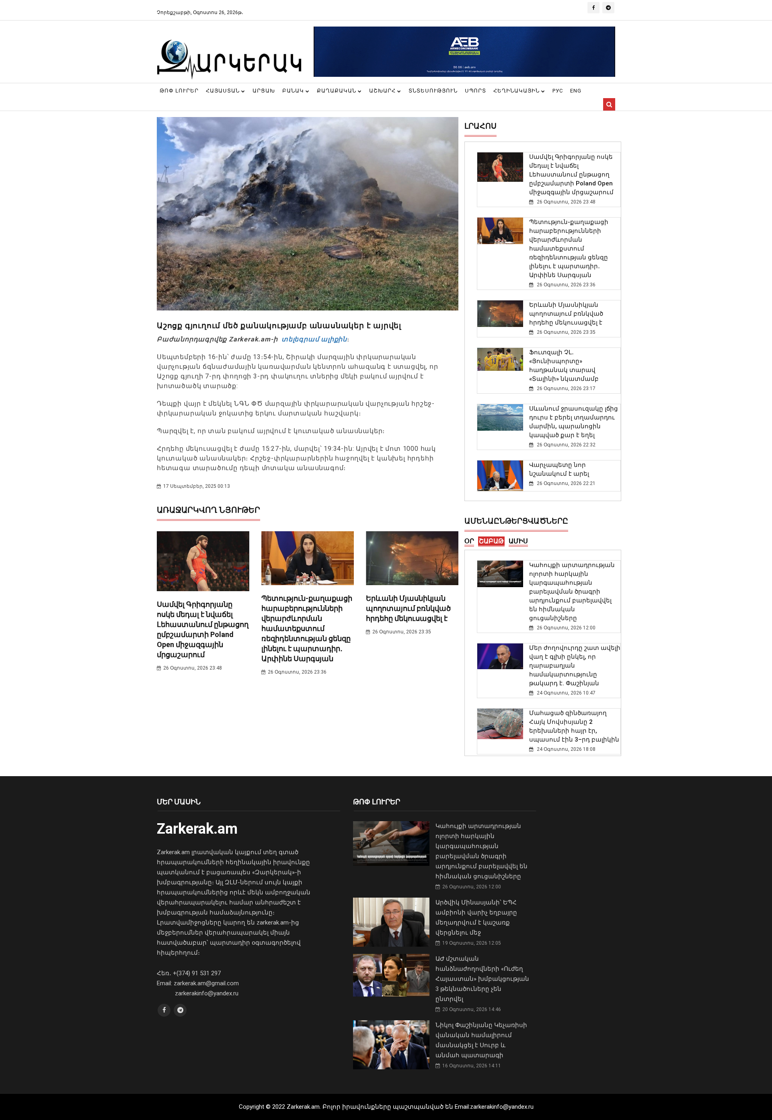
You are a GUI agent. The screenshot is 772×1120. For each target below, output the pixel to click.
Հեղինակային (517, 91)
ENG (575, 91)
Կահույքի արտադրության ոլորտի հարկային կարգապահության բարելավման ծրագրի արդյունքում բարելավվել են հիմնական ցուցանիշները (572, 591)
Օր (469, 541)
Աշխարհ (383, 91)
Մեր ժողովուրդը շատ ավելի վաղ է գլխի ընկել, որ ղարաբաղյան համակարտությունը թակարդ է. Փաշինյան (574, 665)
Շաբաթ (491, 541)
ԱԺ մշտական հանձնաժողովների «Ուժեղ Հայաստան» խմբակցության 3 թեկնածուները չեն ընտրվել (482, 979)
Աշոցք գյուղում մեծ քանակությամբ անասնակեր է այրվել (279, 325)
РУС (557, 91)
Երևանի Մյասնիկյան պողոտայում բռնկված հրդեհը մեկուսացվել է (408, 608)
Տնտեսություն (433, 91)
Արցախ (264, 91)
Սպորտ (475, 91)
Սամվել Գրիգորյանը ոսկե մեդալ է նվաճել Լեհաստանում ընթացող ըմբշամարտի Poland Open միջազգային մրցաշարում (571, 174)
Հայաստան (223, 91)
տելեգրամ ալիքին (313, 339)
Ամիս (518, 541)
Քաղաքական (337, 91)
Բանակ (294, 91)
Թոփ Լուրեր (179, 91)
